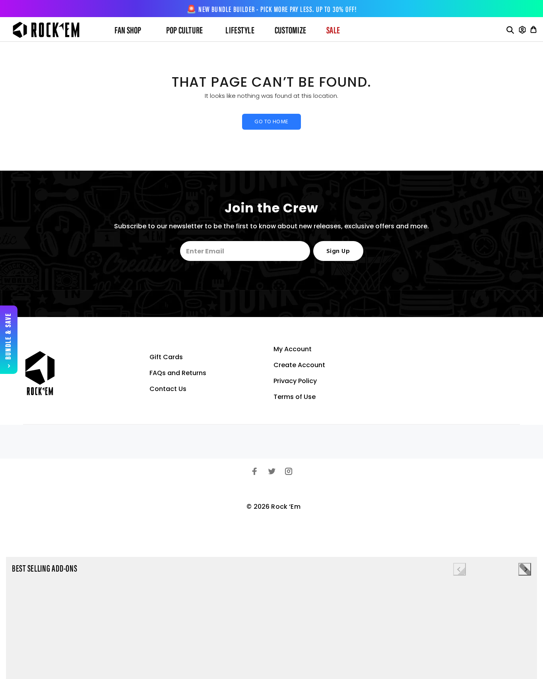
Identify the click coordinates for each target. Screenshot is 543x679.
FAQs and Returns (177, 372)
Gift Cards (166, 357)
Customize (290, 31)
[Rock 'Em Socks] (52, 29)
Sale (333, 31)
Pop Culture (184, 31)
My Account (292, 349)
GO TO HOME (271, 121)
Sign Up (338, 251)
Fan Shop (128, 31)
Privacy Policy (295, 380)
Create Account (299, 365)
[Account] (522, 30)
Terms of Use (294, 396)
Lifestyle (239, 31)
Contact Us (167, 388)
